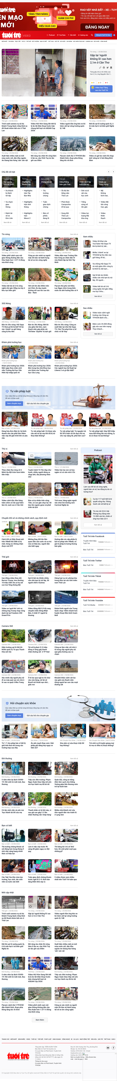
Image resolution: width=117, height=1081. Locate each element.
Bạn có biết (43, 41)
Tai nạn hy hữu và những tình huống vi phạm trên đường (9, 183)
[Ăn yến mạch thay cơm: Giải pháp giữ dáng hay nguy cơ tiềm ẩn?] (44, 731)
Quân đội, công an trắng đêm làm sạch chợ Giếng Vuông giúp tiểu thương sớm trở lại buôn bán (66, 783)
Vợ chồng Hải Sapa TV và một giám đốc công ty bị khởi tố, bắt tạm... (103, 266)
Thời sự (34, 1039)
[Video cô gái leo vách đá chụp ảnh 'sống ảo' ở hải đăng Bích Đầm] (102, 143)
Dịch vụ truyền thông (77, 1057)
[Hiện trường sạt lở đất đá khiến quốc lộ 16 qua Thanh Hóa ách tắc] (13, 636)
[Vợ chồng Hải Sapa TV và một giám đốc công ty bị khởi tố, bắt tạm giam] (87, 266)
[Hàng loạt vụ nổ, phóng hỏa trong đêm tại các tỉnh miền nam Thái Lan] (66, 566)
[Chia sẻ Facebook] (103, 67)
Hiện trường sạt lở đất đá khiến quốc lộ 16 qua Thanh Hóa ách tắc (13, 649)
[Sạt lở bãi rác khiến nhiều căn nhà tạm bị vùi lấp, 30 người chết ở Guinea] (87, 277)
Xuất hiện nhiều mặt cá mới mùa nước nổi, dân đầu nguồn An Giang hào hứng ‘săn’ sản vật (15, 158)
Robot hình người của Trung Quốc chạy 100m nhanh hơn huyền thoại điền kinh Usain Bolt (66, 611)
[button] (109, 172)
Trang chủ (5, 1039)
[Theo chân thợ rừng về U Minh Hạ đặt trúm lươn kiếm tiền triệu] (13, 458)
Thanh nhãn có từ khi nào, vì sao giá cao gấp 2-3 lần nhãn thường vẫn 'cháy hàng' (39, 812)
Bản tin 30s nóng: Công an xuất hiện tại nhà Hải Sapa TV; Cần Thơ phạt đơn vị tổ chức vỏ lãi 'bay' (65, 328)
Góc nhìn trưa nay (79, 41)
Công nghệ (103, 41)
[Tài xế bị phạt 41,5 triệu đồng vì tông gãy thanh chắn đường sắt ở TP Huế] (39, 636)
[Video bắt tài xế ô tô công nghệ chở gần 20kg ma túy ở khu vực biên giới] (13, 274)
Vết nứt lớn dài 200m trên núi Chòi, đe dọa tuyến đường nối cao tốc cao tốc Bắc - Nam (38, 289)
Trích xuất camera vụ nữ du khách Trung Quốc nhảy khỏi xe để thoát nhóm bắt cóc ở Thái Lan (14, 127)
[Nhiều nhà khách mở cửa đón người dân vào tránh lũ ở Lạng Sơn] (66, 798)
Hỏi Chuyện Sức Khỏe (67, 740)
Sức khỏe (96, 41)
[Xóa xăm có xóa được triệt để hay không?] (73, 731)
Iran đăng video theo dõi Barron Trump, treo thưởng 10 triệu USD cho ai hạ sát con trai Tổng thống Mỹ (13, 581)
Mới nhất (4, 41)
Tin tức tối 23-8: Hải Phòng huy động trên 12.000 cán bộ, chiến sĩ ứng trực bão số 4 (102, 515)
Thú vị (23, 41)
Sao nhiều (87, 308)
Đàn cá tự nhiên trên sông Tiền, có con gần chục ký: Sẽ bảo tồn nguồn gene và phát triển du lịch (39, 503)
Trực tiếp (18, 41)
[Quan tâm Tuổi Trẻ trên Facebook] (113, 1048)
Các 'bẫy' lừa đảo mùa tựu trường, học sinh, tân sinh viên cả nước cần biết (12, 879)
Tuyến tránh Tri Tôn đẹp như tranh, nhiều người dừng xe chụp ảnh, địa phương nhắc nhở (39, 473)
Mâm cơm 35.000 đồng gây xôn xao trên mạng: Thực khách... (102, 326)
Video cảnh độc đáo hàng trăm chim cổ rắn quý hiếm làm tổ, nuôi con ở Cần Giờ (13, 502)
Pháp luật (48, 1039)
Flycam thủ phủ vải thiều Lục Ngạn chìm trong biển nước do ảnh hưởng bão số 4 (66, 288)
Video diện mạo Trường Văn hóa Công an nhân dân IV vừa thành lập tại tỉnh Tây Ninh (66, 258)
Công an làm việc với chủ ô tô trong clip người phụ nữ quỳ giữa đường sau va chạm (66, 650)
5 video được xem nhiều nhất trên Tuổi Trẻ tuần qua (66, 878)
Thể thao (51, 41)
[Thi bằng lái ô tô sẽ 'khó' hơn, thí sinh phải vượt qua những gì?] (66, 835)
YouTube (62, 35)
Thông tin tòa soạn (41, 1061)
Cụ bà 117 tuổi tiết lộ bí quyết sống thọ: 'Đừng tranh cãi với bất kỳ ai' (102, 501)
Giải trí (57, 41)
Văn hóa (94, 1039)
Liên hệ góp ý (79, 1059)
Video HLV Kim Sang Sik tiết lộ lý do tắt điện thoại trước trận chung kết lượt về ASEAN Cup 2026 (43, 127)
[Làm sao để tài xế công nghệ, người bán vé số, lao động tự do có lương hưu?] (98, 469)
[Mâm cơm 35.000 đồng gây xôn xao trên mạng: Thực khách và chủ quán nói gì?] (87, 326)
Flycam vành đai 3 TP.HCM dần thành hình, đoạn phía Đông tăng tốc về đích (72, 158)
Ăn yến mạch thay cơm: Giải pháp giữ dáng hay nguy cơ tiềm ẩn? (42, 745)
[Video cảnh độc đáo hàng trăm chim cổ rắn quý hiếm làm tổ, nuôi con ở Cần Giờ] (13, 489)
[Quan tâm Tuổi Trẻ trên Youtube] (108, 1048)
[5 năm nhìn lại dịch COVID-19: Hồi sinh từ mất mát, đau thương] (13, 768)
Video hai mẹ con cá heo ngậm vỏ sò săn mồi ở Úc (65, 471)
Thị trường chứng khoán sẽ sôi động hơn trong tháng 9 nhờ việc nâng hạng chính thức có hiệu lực (13, 850)
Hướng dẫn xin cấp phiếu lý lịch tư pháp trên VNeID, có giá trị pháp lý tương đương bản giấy (66, 542)
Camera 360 (89, 41)
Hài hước (63, 41)
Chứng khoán (46, 182)
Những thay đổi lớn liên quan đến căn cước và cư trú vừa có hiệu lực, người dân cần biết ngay (39, 542)
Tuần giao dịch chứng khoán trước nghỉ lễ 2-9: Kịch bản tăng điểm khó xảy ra (39, 879)
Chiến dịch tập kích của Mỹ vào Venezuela (85, 183)
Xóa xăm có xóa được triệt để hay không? (72, 744)
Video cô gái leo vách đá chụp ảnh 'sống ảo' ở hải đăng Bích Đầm (101, 158)
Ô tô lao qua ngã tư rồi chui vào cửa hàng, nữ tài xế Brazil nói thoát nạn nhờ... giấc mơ (39, 681)
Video (28, 1039)
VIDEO (27, 35)
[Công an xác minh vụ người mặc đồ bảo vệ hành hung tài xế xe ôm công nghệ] (39, 244)
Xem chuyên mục (14, 403)
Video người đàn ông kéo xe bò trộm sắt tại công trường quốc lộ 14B (72, 126)
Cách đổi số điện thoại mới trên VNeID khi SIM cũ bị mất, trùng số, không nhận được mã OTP (13, 542)
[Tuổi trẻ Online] (18, 1056)
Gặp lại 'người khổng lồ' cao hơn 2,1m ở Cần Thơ (101, 59)
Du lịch (76, 1039)
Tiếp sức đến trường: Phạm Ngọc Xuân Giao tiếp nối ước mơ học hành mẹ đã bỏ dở (39, 782)
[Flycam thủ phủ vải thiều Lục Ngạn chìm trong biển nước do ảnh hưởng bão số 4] (66, 274)
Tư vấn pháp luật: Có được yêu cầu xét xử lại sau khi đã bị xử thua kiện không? (43, 433)
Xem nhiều (88, 237)
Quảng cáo (84, 35)
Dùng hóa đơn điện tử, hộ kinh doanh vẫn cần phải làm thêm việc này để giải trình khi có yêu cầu (15, 434)
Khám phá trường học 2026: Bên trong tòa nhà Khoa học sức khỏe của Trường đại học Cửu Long (39, 369)
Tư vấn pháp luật (37, 428)
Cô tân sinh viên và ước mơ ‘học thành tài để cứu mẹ (13, 811)
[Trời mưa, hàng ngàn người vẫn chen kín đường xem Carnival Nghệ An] (66, 489)
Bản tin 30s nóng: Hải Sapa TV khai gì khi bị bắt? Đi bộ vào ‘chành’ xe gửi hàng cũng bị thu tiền (13, 328)
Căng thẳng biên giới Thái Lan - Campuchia (64, 183)
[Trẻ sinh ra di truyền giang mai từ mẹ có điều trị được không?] (102, 731)
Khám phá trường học (12, 342)
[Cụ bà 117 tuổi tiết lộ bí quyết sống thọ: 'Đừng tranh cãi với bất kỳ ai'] (87, 501)
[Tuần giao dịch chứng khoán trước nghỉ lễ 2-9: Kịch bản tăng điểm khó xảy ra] (39, 865)
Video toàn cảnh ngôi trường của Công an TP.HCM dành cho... (101, 315)
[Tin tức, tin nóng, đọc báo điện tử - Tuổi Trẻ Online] (12, 35)
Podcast (52, 35)
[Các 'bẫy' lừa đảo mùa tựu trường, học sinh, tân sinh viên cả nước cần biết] (13, 865)
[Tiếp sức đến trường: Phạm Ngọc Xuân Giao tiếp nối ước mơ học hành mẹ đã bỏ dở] (39, 768)
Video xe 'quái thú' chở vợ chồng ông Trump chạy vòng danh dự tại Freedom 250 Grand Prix (13, 611)
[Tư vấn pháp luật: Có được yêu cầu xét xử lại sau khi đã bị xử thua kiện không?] (44, 419)
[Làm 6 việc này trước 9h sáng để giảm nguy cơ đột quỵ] (39, 835)
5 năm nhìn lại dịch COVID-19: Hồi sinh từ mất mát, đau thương (13, 782)
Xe (71, 1039)
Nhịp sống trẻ (85, 1039)
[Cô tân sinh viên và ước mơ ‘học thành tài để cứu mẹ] (13, 798)
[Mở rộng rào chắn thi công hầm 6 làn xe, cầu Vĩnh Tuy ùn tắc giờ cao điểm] (44, 143)
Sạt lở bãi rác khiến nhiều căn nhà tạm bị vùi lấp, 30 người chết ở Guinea (38, 580)
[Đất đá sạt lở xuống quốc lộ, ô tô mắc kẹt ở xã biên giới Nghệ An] (102, 111)
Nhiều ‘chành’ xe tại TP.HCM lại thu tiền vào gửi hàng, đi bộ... (102, 255)
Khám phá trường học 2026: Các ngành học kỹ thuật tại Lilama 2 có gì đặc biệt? (66, 368)
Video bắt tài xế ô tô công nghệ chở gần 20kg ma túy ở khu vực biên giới (13, 288)
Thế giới (28, 41)
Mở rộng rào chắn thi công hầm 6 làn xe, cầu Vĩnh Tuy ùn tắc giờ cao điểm (43, 158)
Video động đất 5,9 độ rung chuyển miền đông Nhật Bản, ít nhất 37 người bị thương (39, 611)
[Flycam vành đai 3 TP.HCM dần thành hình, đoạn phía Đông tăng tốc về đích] (73, 143)
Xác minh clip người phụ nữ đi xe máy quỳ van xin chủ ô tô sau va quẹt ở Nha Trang (13, 680)
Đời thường (35, 41)
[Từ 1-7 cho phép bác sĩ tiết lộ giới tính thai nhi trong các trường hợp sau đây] (15, 731)
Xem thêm (40, 1020)
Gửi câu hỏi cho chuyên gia (38, 403)
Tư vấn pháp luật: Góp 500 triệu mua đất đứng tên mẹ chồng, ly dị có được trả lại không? (102, 433)
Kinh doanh (57, 1039)
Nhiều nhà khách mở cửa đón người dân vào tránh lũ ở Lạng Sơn (66, 812)
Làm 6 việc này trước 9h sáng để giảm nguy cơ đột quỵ (38, 849)
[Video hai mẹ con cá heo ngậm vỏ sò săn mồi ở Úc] (66, 458)
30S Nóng (69, 41)
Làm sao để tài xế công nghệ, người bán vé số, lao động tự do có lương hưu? (98, 489)
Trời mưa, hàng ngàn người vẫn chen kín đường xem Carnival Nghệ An (66, 502)
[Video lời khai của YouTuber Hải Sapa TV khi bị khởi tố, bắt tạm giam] (87, 244)
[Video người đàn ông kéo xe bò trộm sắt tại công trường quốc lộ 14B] (73, 111)
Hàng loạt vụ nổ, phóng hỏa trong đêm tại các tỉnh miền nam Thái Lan (66, 580)
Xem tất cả (7, 222)
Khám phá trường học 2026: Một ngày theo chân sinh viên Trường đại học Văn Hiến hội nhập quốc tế (13, 369)
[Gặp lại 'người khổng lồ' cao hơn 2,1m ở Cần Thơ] (44, 72)
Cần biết (73, 35)
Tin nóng (11, 41)
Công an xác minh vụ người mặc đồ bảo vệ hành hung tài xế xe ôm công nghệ (39, 257)
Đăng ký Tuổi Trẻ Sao (103, 35)
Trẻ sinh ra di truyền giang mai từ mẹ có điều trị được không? (101, 744)
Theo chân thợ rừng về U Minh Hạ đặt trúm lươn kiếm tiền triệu (13, 472)
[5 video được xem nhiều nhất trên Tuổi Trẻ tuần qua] (66, 865)
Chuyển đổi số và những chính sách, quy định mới (24, 518)
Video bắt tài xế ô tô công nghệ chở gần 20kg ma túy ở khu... (103, 288)
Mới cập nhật (8, 892)
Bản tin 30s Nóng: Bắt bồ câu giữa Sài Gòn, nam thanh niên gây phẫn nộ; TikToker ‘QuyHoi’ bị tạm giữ (39, 328)
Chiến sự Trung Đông (103, 183)
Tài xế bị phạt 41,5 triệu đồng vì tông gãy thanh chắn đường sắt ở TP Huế (38, 649)
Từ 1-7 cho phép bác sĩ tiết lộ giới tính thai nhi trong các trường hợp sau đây (14, 745)
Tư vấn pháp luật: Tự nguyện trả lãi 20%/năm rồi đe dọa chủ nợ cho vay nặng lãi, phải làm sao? (73, 433)
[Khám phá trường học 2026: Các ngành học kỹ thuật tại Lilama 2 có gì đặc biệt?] (66, 352)
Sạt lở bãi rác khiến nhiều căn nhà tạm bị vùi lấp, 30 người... (102, 277)
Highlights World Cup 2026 (26, 183)
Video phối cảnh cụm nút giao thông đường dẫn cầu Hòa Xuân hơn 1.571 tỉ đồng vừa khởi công (13, 258)
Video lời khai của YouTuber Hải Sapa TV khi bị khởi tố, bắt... (102, 243)
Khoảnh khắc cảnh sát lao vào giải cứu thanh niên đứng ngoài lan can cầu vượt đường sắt (66, 681)
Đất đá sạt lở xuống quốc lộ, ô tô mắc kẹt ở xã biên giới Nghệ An (101, 126)
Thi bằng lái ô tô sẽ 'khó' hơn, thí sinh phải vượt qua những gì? (65, 849)
